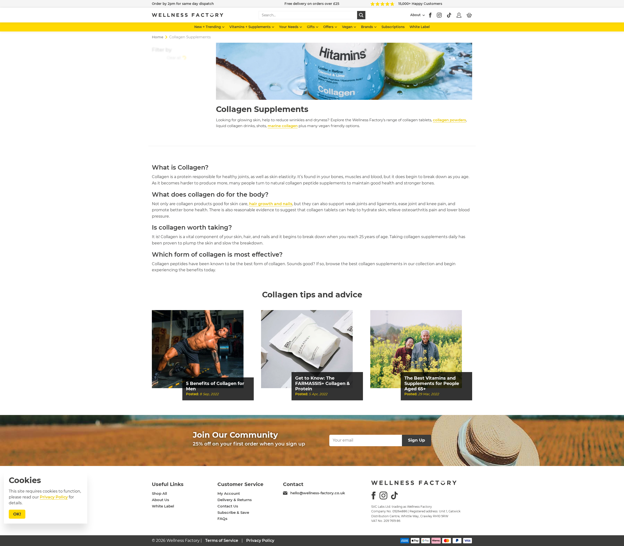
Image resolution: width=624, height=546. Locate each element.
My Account (228, 493)
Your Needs (289, 27)
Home (157, 37)
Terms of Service (221, 540)
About (415, 15)
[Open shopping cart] (469, 15)
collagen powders (449, 120)
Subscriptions (393, 27)
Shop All (159, 493)
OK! (17, 514)
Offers (328, 27)
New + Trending (208, 27)
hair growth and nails (270, 204)
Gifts (311, 27)
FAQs (222, 518)
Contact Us (227, 506)
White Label (420, 27)
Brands (367, 27)
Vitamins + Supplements (250, 27)
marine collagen (283, 125)
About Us (160, 500)
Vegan (347, 27)
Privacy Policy (260, 540)
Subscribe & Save (233, 512)
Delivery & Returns (234, 500)
